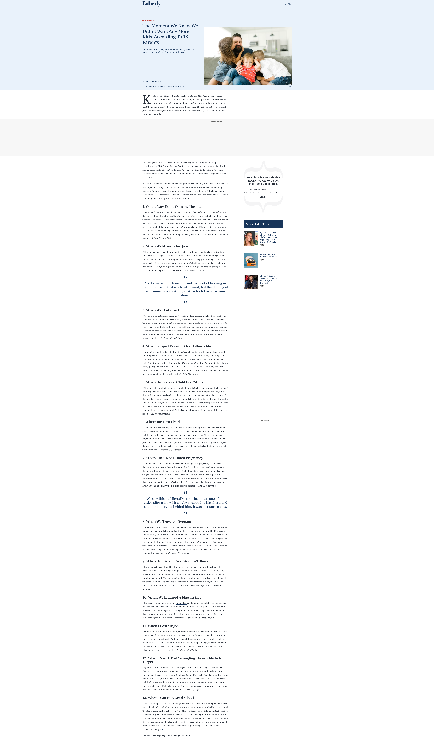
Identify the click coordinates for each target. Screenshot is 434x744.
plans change (158, 110)
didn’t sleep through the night (166, 570)
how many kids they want (195, 103)
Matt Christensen (153, 81)
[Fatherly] (151, 4)
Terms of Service (270, 192)
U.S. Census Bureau (167, 166)
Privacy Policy (279, 192)
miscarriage (181, 603)
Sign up (263, 197)
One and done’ (151, 427)
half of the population (181, 173)
